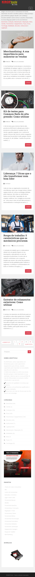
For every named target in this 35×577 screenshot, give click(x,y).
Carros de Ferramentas (11, 492)
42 (22, 342)
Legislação (9, 427)
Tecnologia (9, 443)
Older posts (28, 344)
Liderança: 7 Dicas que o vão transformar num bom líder (17, 176)
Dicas (7, 413)
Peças (7, 440)
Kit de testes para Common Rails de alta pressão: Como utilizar (16, 114)
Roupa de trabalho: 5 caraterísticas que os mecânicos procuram (15, 238)
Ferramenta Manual (10, 500)
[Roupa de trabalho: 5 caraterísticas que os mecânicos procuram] (17, 224)
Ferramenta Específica (11, 505)
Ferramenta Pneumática (11, 521)
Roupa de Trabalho (10, 532)
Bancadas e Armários (10, 495)
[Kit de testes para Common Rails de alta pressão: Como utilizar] (17, 99)
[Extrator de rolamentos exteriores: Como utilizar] (17, 288)
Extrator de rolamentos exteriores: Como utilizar (16, 302)
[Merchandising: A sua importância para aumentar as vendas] (17, 39)
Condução (9, 410)
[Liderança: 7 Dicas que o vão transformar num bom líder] (17, 161)
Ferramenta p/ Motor (10, 513)
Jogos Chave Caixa (10, 497)
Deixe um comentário (18, 61)
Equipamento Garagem (11, 529)
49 (19, 344)
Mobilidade (9, 433)
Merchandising (8, 534)
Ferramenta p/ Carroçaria (11, 508)
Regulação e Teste (10, 511)
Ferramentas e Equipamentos (14, 417)
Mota (7, 436)
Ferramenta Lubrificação (11, 526)
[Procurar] (29, 351)
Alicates (7, 503)
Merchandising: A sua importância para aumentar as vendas (16, 54)
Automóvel (9, 403)
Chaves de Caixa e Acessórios (13, 487)
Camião (8, 407)
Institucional (9, 423)
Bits (6, 489)
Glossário (8, 420)
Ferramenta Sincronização (12, 518)
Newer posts (6, 342)
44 (30, 342)
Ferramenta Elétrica (10, 516)
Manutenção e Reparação (13, 430)
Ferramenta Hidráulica (11, 524)
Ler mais (28, 82)
